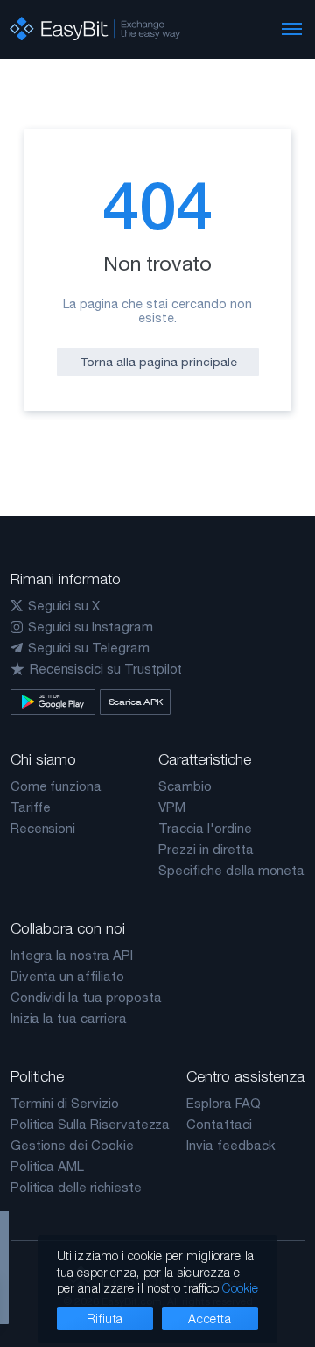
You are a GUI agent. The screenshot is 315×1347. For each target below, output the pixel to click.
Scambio (185, 786)
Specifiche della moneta (231, 870)
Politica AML (47, 1166)
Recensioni (43, 828)
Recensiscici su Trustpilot (106, 668)
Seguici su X (64, 605)
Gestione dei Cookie (72, 1145)
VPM (172, 807)
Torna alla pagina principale (158, 362)
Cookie (240, 1287)
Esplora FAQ (223, 1103)
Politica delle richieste (76, 1187)
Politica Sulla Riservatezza (90, 1124)
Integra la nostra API (71, 955)
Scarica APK (135, 701)
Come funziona (56, 786)
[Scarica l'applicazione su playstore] (52, 702)
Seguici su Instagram (90, 626)
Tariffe (31, 807)
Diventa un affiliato (67, 976)
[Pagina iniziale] (95, 29)
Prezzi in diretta (205, 849)
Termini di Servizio (64, 1103)
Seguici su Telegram (89, 647)
